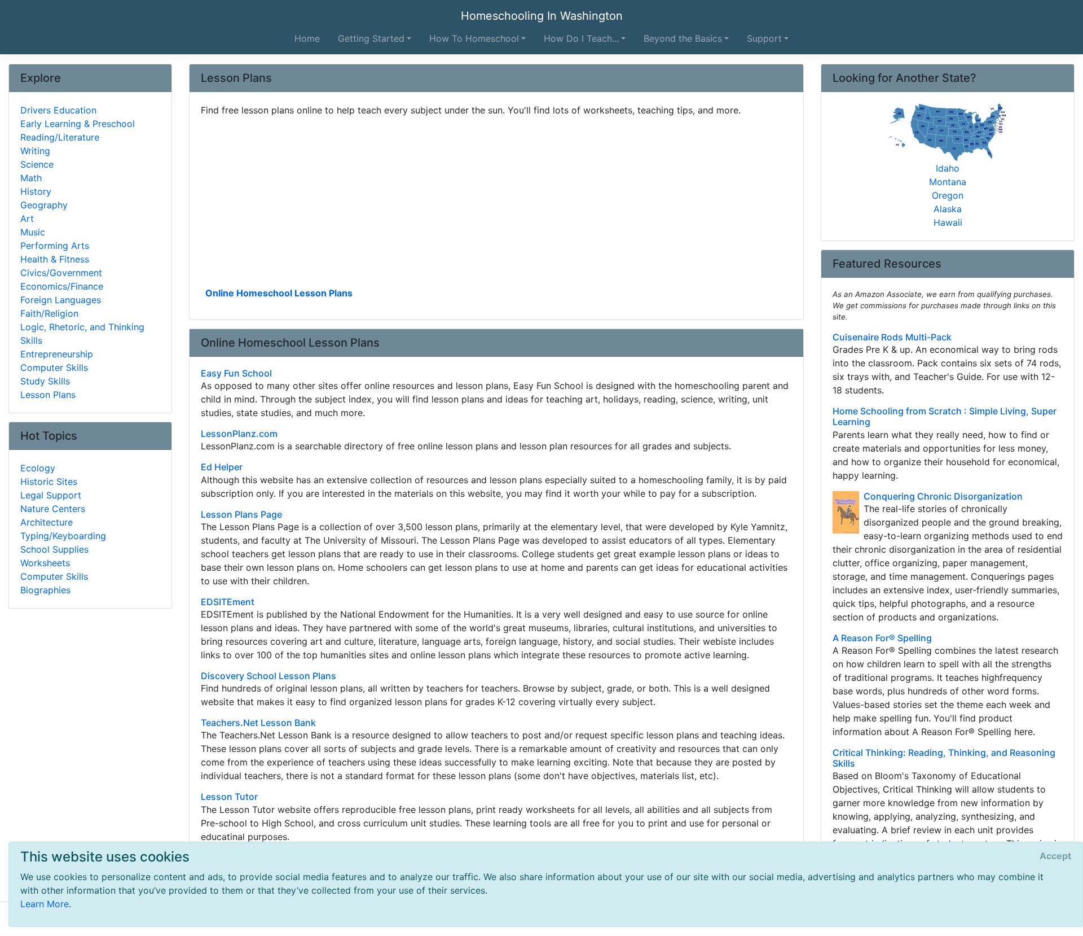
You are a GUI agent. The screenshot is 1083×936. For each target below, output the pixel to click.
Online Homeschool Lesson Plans (279, 293)
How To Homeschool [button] (474, 38)
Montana (947, 181)
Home (307, 38)
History (35, 191)
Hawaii (948, 222)
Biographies (45, 590)
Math (31, 177)
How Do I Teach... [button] (581, 38)
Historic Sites (48, 481)
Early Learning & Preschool (77, 123)
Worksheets (45, 562)
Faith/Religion (49, 313)
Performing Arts (54, 245)
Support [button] (764, 38)
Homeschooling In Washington (542, 16)
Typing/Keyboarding (63, 535)
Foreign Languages (60, 299)
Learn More (44, 903)
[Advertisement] (496, 200)
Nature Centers (52, 508)
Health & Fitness (54, 259)
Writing (35, 150)
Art (27, 218)
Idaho (947, 168)
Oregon (947, 195)
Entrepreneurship (56, 354)
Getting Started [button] (371, 38)
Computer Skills (54, 367)
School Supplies (54, 549)
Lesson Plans (48, 394)
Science (37, 164)
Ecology (37, 468)
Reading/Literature (59, 137)
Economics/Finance (61, 286)
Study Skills (45, 381)
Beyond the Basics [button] (683, 38)
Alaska (948, 209)
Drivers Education (58, 110)
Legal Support (50, 495)
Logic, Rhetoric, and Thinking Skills (82, 333)
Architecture (46, 522)
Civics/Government (61, 272)
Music (32, 232)
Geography (44, 205)
